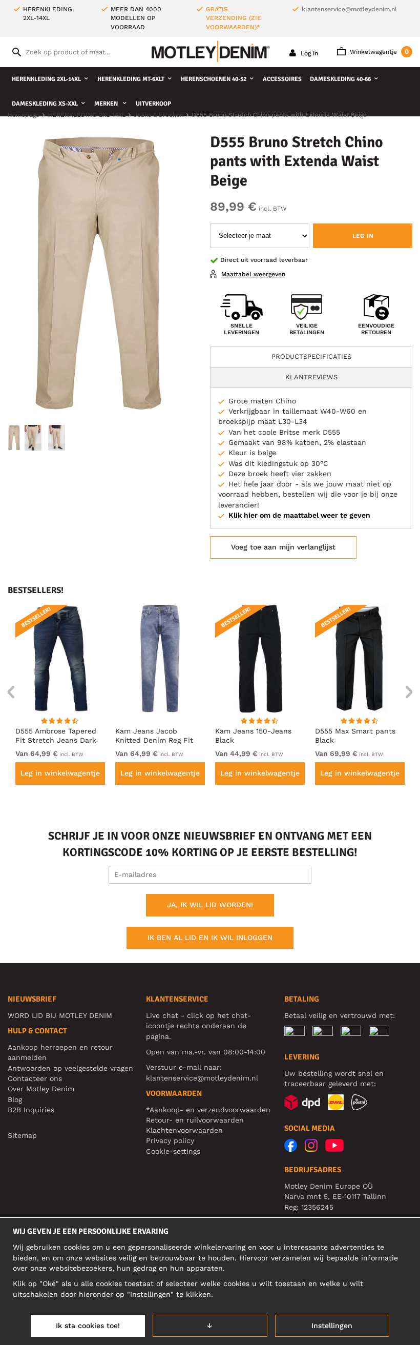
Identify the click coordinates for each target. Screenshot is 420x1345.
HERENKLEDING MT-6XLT (130, 79)
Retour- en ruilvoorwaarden (195, 1120)
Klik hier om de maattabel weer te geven (299, 515)
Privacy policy (170, 1140)
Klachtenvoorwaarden (184, 1130)
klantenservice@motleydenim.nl (349, 9)
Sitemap (22, 1135)
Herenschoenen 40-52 (213, 79)
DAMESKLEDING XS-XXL (45, 104)
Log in (308, 53)
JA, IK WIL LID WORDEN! (210, 905)
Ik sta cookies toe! (88, 1325)
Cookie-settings (173, 1151)
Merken (106, 104)
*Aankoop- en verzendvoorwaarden (208, 1110)
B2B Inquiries (31, 1110)
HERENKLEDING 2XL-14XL (46, 79)
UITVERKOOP (153, 104)
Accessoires (282, 79)
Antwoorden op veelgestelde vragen (70, 1068)
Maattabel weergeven (253, 274)
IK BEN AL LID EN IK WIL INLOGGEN (210, 937)
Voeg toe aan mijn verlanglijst (283, 547)
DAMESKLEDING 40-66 (340, 79)
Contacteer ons (35, 1078)
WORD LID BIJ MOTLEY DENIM (60, 1015)
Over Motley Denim (41, 1089)
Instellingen (331, 1325)
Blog (15, 1099)
